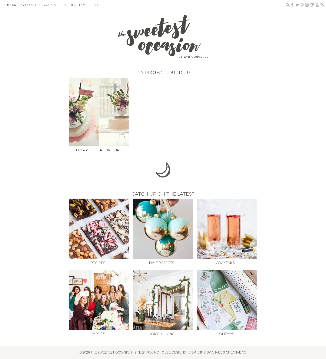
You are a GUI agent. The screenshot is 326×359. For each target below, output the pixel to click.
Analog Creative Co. (229, 352)
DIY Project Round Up (97, 150)
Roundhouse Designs (166, 352)
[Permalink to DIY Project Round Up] (99, 112)
